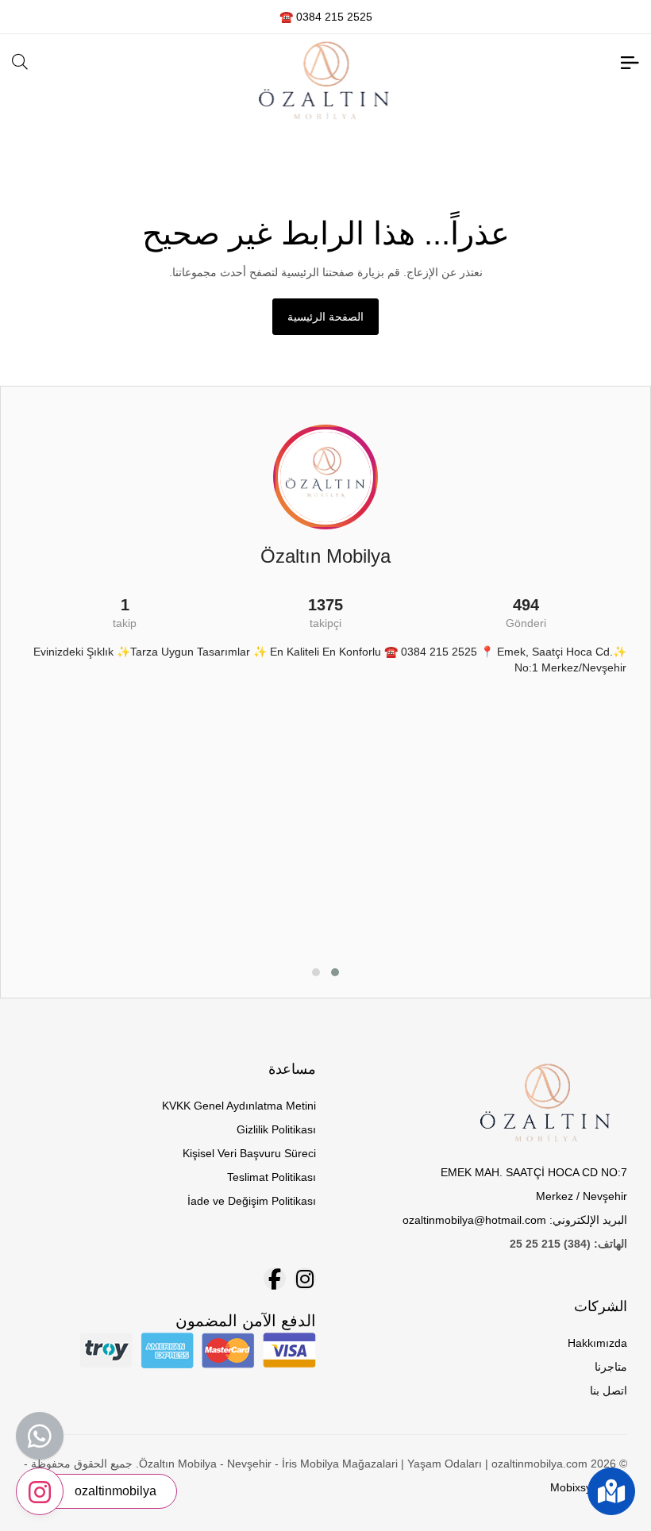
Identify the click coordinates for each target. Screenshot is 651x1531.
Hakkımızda (597, 1343)
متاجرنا (611, 1366)
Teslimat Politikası (271, 1177)
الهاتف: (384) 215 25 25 (568, 1243)
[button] (335, 972)
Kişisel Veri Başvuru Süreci (249, 1153)
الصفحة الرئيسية (325, 316)
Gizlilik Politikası (276, 1129)
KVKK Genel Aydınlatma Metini (239, 1105)
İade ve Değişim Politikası (251, 1200)
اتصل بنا (608, 1390)
